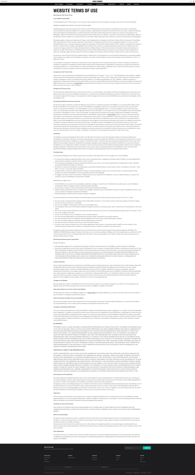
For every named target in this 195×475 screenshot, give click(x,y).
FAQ (141, 459)
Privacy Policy (129, 472)
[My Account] (190, 1)
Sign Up (147, 447)
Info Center (94, 459)
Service (122, 4)
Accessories (100, 4)
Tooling (89, 4)
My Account (142, 461)
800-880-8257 (4, 1)
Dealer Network (71, 457)
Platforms (69, 4)
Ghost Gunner (59, 4)
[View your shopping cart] (193, 1)
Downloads (94, 457)
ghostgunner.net (68, 466)
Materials (80, 4)
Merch (129, 4)
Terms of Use (136, 472)
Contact (118, 457)
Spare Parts (111, 4)
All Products (46, 461)
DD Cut (45, 459)
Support (136, 4)
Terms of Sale (143, 472)
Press (117, 459)
